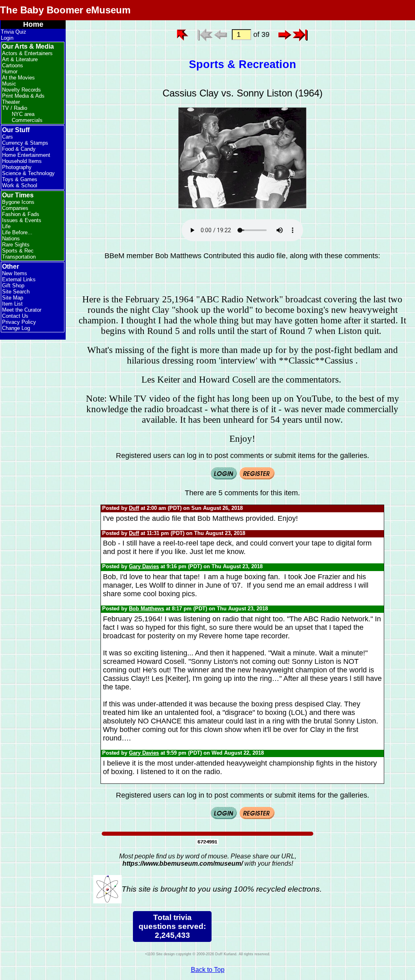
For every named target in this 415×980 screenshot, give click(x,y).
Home (33, 24)
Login (7, 38)
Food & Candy (19, 149)
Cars (7, 137)
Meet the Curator (21, 310)
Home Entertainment (26, 155)
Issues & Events (21, 220)
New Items (14, 273)
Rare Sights (16, 245)
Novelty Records (21, 90)
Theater (11, 102)
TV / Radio (14, 108)
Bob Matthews (146, 609)
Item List (12, 304)
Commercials (27, 120)
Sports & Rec (18, 251)
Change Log (16, 328)
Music (9, 84)
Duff (134, 508)
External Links (19, 279)
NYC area (23, 114)
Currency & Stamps (25, 143)
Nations (11, 238)
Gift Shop (13, 285)
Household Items (22, 161)
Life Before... (17, 232)
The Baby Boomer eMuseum (65, 9)
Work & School (19, 185)
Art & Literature (20, 59)
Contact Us (15, 316)
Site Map (12, 298)
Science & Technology (28, 173)
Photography (17, 167)
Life (6, 226)
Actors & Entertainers (27, 53)
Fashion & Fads (20, 214)
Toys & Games (19, 179)
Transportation (19, 257)
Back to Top (208, 969)
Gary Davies (144, 566)
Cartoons (12, 65)
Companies (15, 208)
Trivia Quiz (13, 32)
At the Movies (18, 78)
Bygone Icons (18, 202)
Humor (9, 71)
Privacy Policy (19, 322)
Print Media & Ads (23, 96)
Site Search (16, 292)
